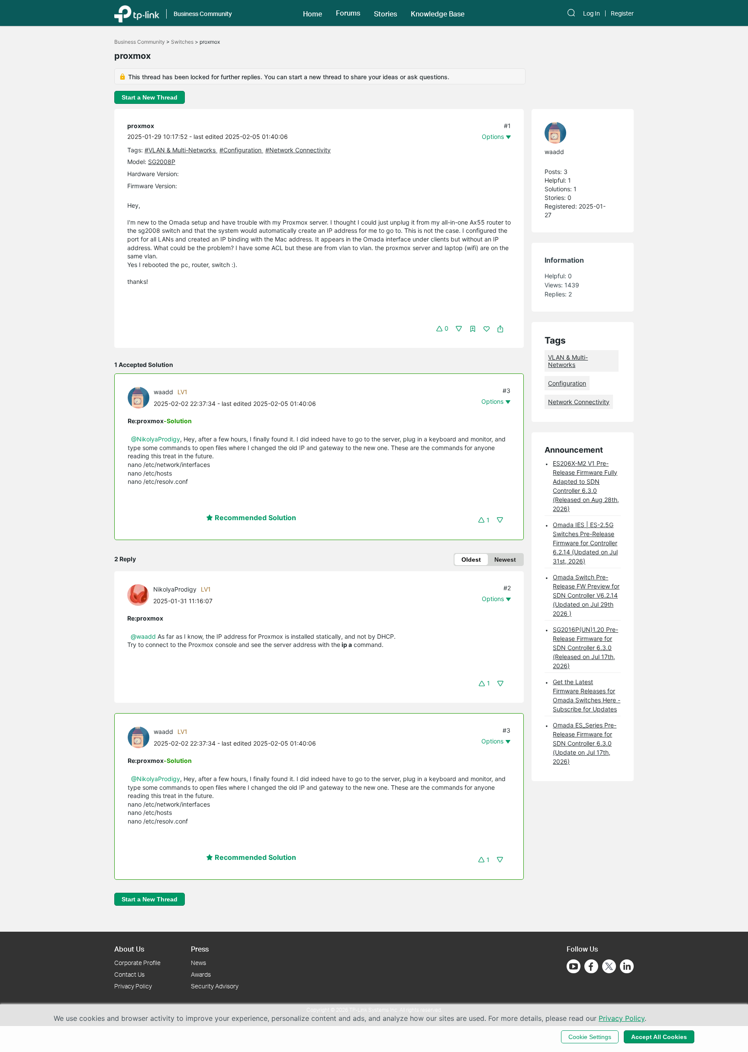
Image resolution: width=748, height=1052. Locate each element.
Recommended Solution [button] (254, 517)
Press (200, 948)
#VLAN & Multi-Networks (181, 150)
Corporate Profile (137, 962)
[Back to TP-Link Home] (136, 13)
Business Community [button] (203, 13)
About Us (129, 948)
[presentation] (138, 398)
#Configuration (241, 150)
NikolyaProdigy (175, 589)
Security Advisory (215, 986)
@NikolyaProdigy (155, 439)
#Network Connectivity (298, 150)
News (198, 962)
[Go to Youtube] (573, 966)
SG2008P (161, 161)
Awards (201, 974)
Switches (182, 42)
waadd (163, 392)
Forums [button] (348, 13)
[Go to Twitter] (609, 967)
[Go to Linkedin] (627, 966)
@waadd (143, 636)
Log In (591, 13)
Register (622, 13)
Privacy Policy (133, 986)
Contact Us (129, 974)
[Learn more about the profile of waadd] (141, 397)
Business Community (139, 42)
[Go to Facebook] (591, 966)
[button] (312, 13)
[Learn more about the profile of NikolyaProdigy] (140, 594)
